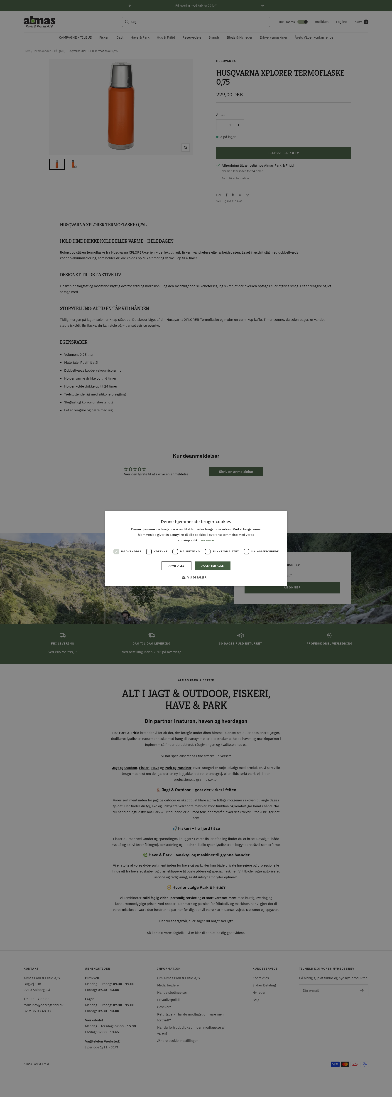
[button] (196, 577)
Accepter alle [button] (212, 566)
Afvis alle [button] (176, 566)
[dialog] (196, 548)
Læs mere (206, 540)
